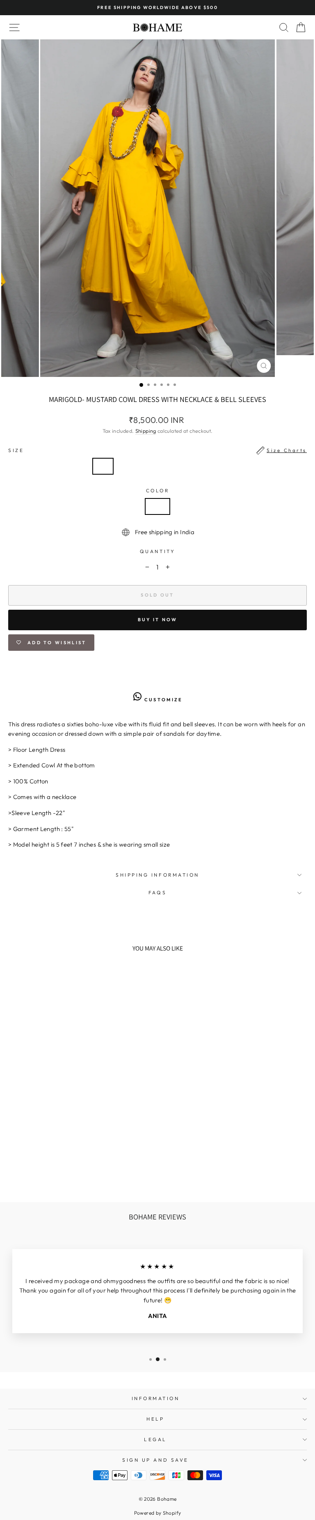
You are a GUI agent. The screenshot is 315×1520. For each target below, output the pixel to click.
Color (157, 490)
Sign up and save (155, 1460)
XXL (210, 466)
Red (157, 506)
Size (157, 450)
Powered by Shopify (157, 1513)
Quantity (157, 551)
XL (185, 466)
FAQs (157, 892)
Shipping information (157, 875)
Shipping (145, 430)
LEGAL (155, 1439)
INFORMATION (156, 1398)
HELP (155, 1419)
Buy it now (158, 619)
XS (103, 466)
